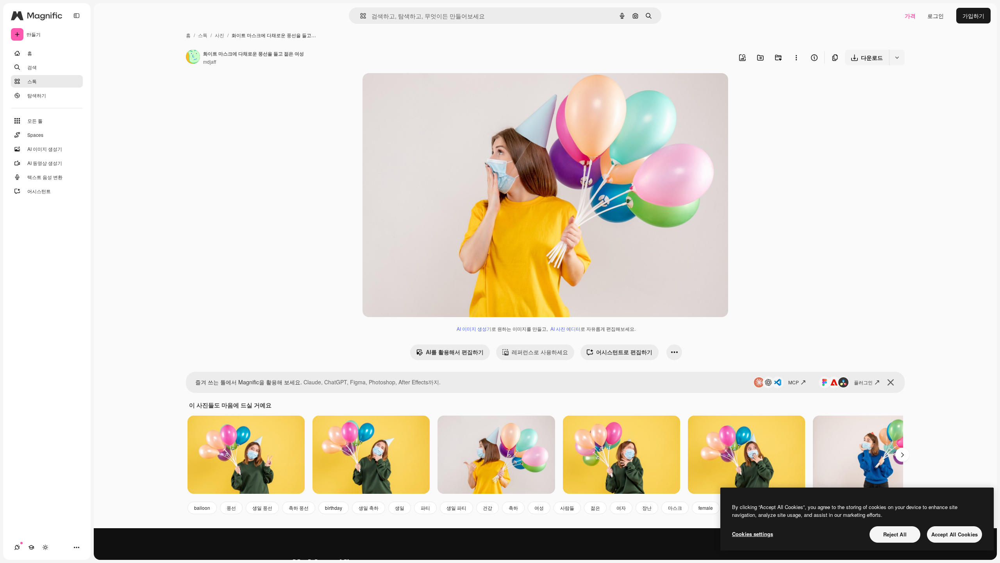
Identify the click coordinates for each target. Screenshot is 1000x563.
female (705, 507)
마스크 (675, 507)
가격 (910, 16)
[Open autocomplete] (360, 16)
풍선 (231, 507)
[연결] (17, 547)
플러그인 (863, 382)
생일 (399, 507)
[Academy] (31, 547)
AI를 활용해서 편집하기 (455, 352)
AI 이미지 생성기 (474, 328)
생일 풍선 (262, 507)
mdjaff (209, 61)
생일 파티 (456, 507)
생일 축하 (369, 507)
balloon (202, 507)
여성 (539, 507)
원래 (407, 88)
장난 (647, 507)
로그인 (935, 16)
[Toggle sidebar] (76, 15)
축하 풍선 (299, 507)
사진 (219, 35)
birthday (333, 507)
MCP (793, 382)
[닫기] (890, 382)
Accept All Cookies (954, 534)
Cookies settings (752, 534)
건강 (487, 507)
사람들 (567, 507)
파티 (425, 507)
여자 (621, 507)
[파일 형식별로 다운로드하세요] (897, 57)
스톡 (202, 35)
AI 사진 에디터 (565, 328)
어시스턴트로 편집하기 (624, 352)
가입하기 (973, 16)
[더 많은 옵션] (796, 57)
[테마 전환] (45, 547)
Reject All (895, 534)
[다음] (902, 455)
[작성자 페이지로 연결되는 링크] (193, 57)
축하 (513, 507)
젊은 (595, 507)
